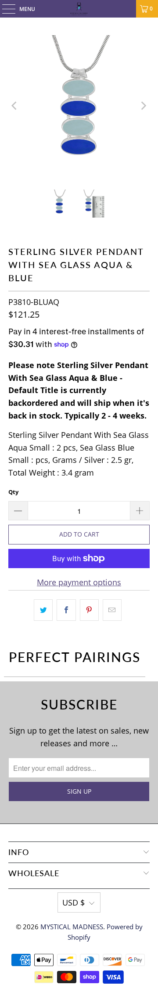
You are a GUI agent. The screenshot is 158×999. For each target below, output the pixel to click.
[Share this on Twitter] (43, 610)
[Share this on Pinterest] (89, 610)
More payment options (79, 582)
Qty (13, 492)
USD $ (73, 902)
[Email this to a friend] (112, 610)
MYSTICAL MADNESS (71, 926)
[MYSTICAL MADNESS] (79, 9)
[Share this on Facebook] (66, 610)
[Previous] (15, 105)
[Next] (143, 105)
